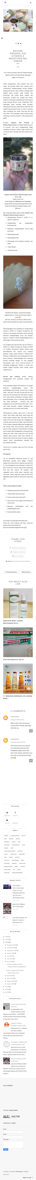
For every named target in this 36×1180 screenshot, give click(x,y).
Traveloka (7, 872)
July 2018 (9, 956)
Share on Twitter (19, 552)
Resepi (16, 866)
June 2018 (10, 958)
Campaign (6, 841)
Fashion (6, 848)
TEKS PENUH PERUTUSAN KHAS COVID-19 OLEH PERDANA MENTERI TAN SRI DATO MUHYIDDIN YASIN (18, 892)
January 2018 (10, 984)
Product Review (20, 561)
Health (6, 854)
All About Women (14, 835)
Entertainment (16, 844)
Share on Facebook (18, 548)
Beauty (13, 561)
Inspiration (22, 854)
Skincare (27, 561)
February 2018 (11, 981)
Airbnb (6, 835)
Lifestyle (17, 857)
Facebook (15, 815)
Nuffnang (7, 863)
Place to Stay (22, 863)
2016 (6, 989)
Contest (14, 841)
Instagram (7, 815)
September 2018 (12, 950)
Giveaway (20, 851)
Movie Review (15, 860)
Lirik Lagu (6, 860)
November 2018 (11, 945)
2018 (6, 942)
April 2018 (10, 975)
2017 (6, 986)
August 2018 (10, 953)
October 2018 (11, 947)
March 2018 (10, 978)
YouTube (7, 823)
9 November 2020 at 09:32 (18, 742)
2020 (6, 936)
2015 (6, 992)
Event (23, 844)
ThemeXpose (19, 1171)
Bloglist (18, 838)
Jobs (5, 857)
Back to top (27, 1177)
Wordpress (15, 823)
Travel (19, 869)
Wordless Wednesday (17, 872)
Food (12, 848)
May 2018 (9, 961)
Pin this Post (19, 556)
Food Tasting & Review (9, 851)
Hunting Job (13, 854)
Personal (14, 863)
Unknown (15, 717)
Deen (19, 841)
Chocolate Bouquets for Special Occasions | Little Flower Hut (19, 920)
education (6, 844)
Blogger (11, 838)
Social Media (7, 869)
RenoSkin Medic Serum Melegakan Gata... (13, 622)
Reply (31, 730)
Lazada (11, 857)
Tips (14, 869)
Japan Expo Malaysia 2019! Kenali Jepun (18, 905)
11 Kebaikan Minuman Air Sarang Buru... (17, 697)
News (22, 860)
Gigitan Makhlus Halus (13, 659)
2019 (6, 939)
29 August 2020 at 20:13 (17, 719)
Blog (5, 838)
